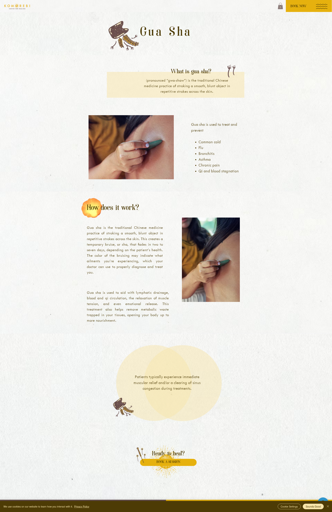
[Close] (328, 506)
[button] (280, 6)
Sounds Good (313, 506)
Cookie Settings (289, 506)
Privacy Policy (81, 506)
